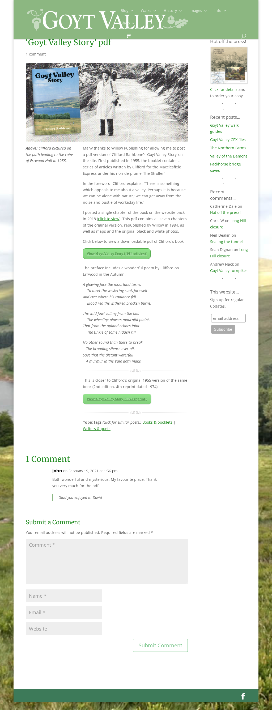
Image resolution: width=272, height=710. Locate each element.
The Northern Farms (228, 147)
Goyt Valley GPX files (228, 139)
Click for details (223, 89)
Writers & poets (96, 428)
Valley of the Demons (229, 156)
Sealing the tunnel (226, 241)
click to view (108, 218)
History (170, 11)
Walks (146, 11)
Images (195, 11)
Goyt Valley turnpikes (229, 270)
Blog (125, 11)
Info (218, 11)
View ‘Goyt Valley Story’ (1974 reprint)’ (117, 399)
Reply (175, 476)
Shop (125, 23)
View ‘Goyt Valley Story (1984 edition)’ (117, 253)
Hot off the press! (225, 212)
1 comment (36, 54)
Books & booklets (157, 422)
